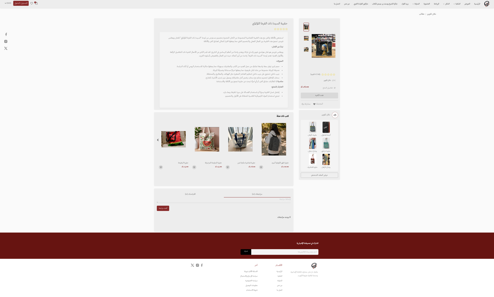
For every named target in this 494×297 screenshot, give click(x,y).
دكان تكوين (327, 80)
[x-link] (5, 48)
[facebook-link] (6, 34)
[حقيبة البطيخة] (173, 139)
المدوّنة (279, 280)
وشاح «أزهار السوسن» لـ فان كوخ (326, 167)
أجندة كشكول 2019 (326, 135)
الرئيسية (477, 3)
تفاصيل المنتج (328, 87)
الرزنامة (436, 3)
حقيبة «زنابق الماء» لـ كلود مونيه (326, 151)
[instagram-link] (5, 41)
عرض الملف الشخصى (319, 175)
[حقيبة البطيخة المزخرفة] (207, 139)
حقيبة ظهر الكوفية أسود (280, 162)
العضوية (427, 3)
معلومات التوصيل (252, 285)
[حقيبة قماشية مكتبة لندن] (240, 139)
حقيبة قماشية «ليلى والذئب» (312, 167)
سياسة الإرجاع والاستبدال (249, 276)
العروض (467, 3)
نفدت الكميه (319, 95)
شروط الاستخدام (252, 290)
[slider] (281, 29)
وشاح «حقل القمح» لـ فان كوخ (313, 151)
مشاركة (307, 104)
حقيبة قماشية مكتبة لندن (246, 162)
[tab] (257, 194)
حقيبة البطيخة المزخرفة (213, 162)
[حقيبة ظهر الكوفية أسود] (274, 139)
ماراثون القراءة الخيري (361, 3)
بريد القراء (405, 3)
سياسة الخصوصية (251, 280)
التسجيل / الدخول (21, 3)
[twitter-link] (192, 265)
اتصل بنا (337, 3)
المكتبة (457, 3)
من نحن (347, 3)
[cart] (36, 3)
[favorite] (31, 3)
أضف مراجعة (163, 208)
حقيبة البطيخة (183, 162)
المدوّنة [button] (417, 3)
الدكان (447, 3)
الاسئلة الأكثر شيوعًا (251, 271)
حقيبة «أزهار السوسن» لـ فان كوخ (312, 135)
